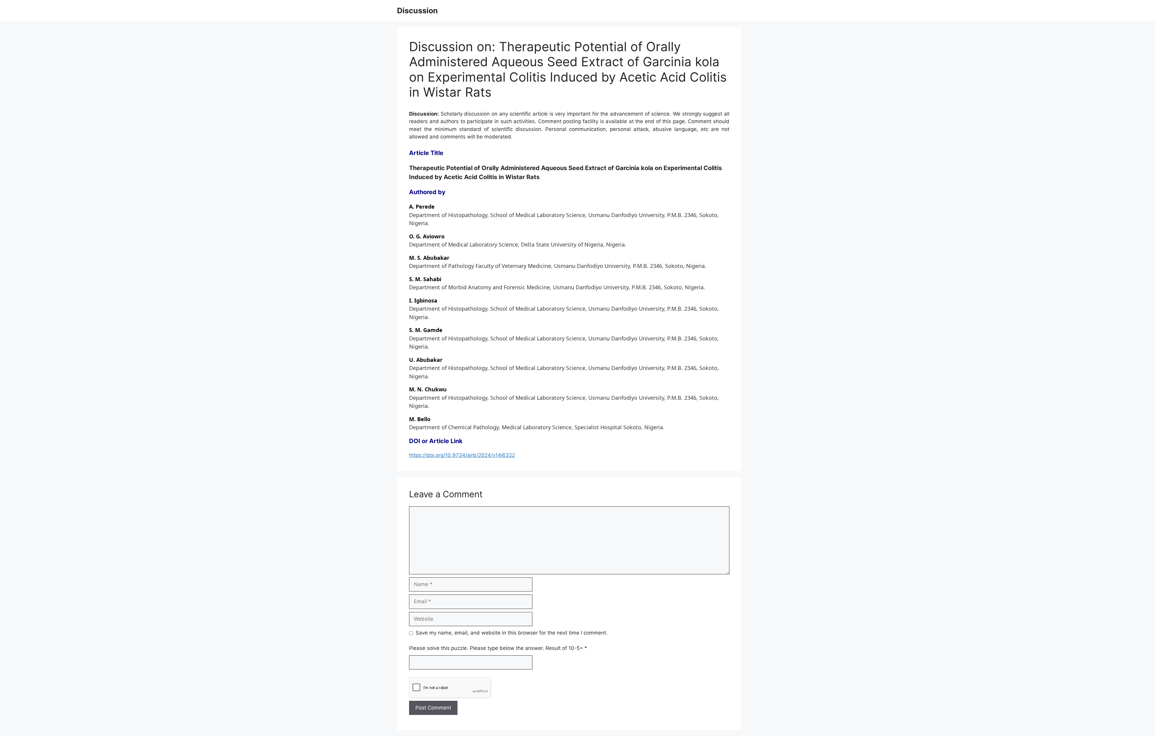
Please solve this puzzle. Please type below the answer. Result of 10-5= (498, 648)
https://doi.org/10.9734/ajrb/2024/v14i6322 (462, 455)
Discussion (417, 10)
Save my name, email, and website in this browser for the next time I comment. (512, 633)
